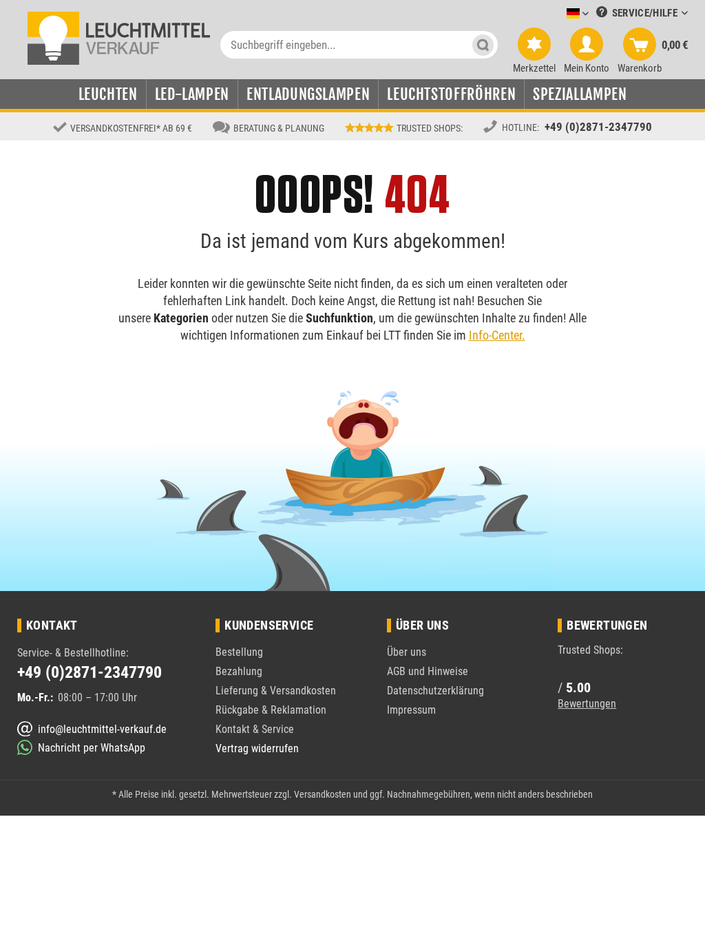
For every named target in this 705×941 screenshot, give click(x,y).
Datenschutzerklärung (435, 690)
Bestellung (239, 652)
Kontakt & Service (254, 729)
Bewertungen (587, 703)
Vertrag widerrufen (257, 748)
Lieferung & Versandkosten (275, 690)
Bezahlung (238, 671)
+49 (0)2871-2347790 (598, 127)
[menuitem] (557, 14)
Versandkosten (322, 794)
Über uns (406, 652)
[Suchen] (483, 45)
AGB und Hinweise (427, 671)
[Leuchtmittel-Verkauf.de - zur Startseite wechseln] (119, 37)
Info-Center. (497, 335)
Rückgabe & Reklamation (270, 709)
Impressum (411, 709)
